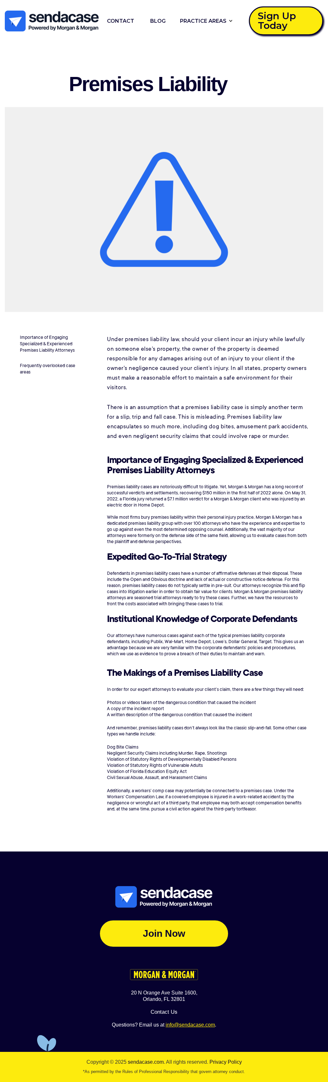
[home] (52, 21)
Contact (120, 21)
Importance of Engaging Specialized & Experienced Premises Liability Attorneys (47, 344)
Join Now (164, 933)
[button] (205, 21)
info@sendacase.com (190, 1024)
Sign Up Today (277, 20)
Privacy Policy (225, 1062)
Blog (158, 21)
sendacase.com (146, 1062)
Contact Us (164, 1012)
